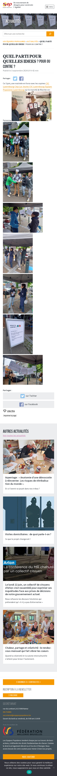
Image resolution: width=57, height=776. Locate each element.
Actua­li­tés (32, 41)
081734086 (7, 712)
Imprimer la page (10, 415)
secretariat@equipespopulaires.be (17, 715)
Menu (51, 7)
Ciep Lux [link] (18, 86)
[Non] (53, 767)
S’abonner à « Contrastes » (28, 683)
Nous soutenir (28, 757)
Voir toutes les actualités (14, 435)
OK (29, 772)
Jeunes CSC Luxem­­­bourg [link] (34, 86)
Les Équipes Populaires (14, 41)
